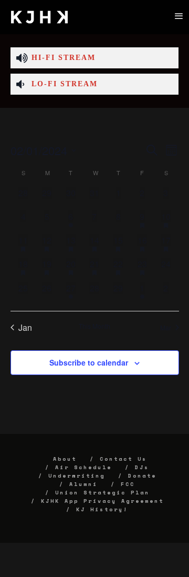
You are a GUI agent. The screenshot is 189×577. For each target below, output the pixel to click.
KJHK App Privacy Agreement (102, 501)
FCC (128, 484)
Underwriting (76, 476)
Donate (142, 476)
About (65, 459)
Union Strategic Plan (102, 493)
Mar (165, 327)
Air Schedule (83, 467)
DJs (142, 467)
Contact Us (123, 459)
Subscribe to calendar (88, 362)
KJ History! (102, 509)
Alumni (83, 484)
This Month (94, 326)
